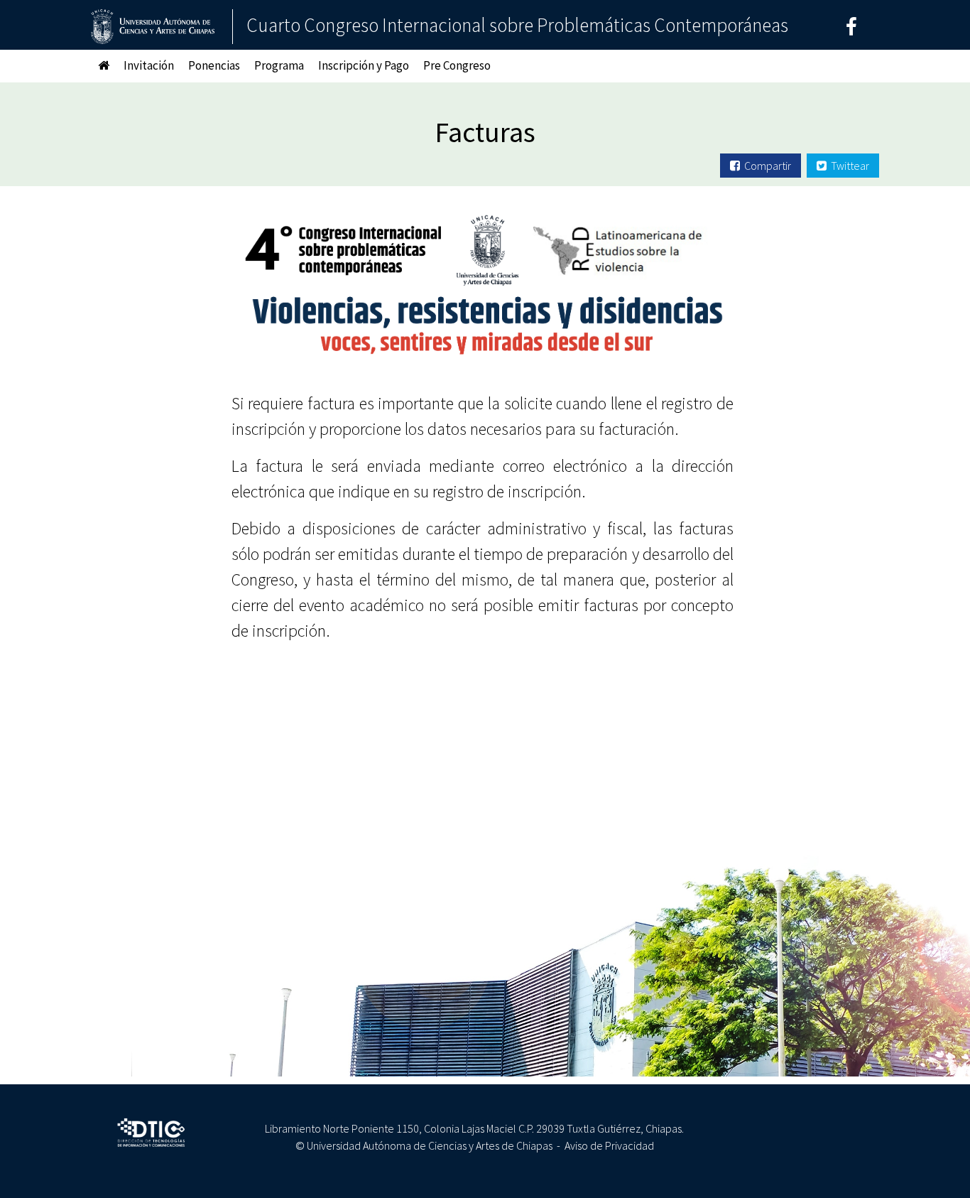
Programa (279, 65)
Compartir (765, 165)
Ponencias (214, 65)
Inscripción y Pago (363, 65)
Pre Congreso (457, 65)
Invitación (149, 65)
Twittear (848, 165)
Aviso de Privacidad (609, 1145)
